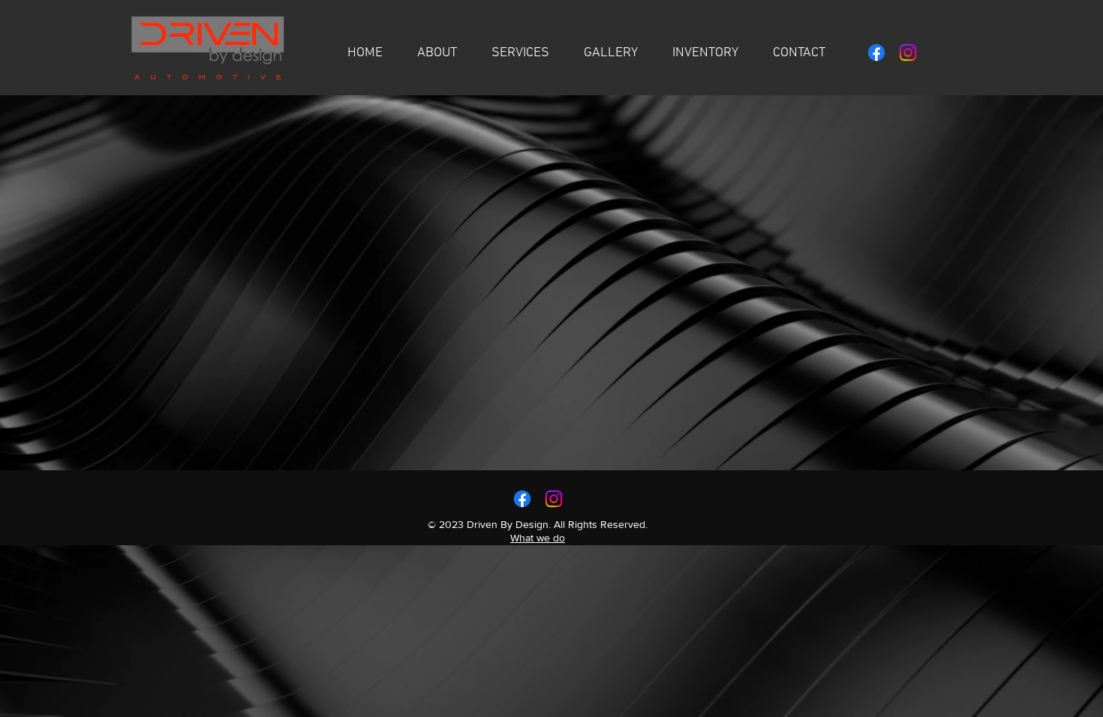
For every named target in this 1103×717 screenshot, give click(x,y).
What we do (537, 538)
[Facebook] (876, 52)
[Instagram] (908, 52)
